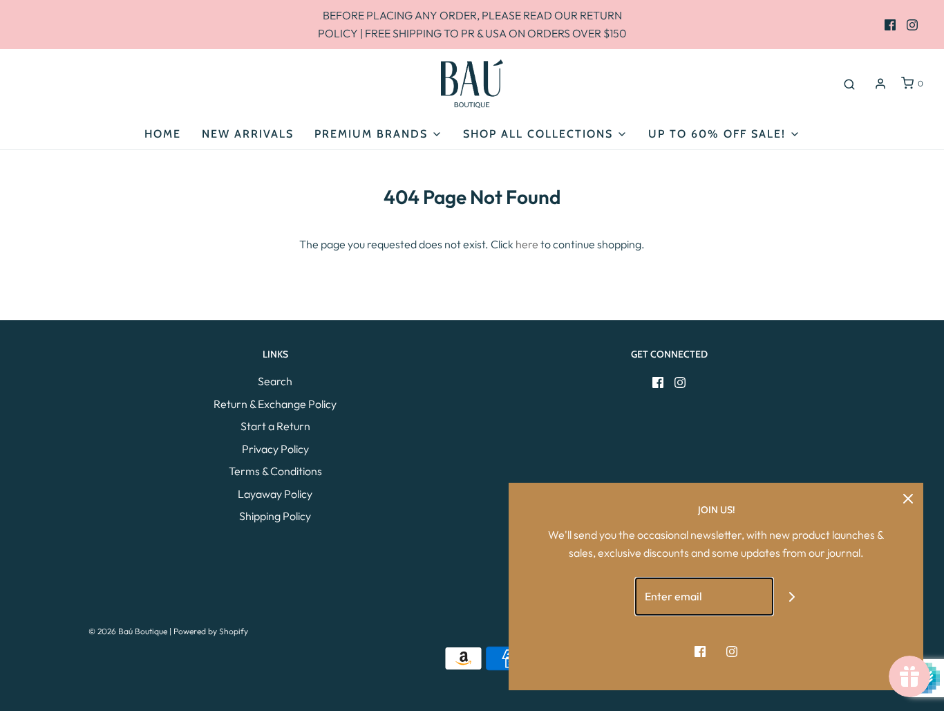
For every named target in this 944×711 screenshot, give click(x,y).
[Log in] (880, 83)
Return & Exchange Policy (275, 404)
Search (275, 381)
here (527, 244)
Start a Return (275, 426)
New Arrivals (248, 133)
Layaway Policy (275, 494)
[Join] (792, 597)
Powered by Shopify (210, 631)
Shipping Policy (275, 516)
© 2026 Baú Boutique (127, 631)
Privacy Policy (275, 449)
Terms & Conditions (275, 471)
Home (162, 133)
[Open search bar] (849, 83)
